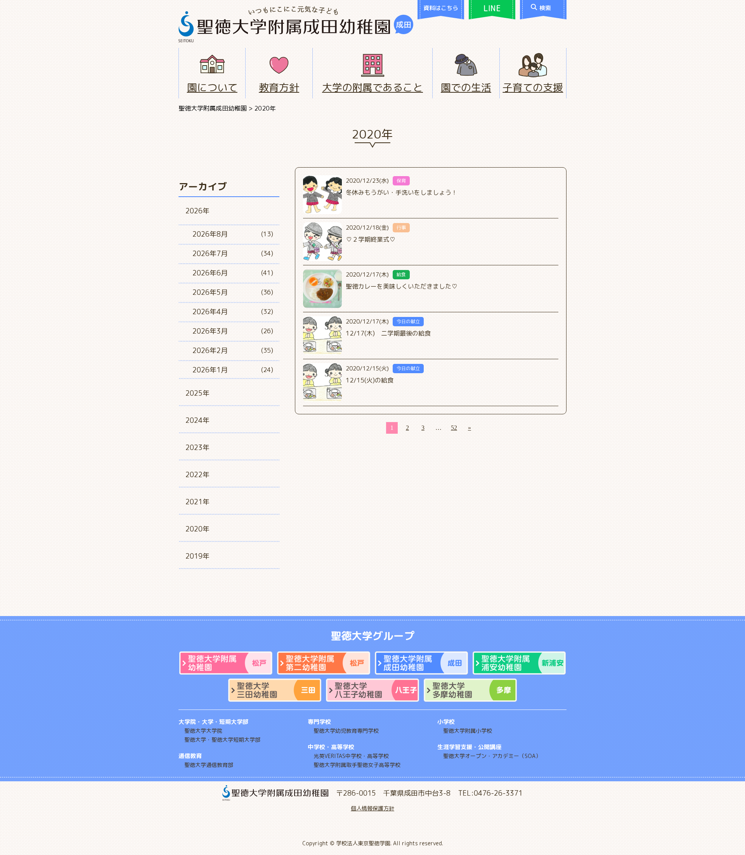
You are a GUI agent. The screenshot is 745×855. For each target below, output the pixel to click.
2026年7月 (210, 253)
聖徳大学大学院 (203, 730)
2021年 (197, 502)
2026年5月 (210, 292)
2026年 (197, 211)
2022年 (197, 474)
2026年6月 (210, 273)
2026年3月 (210, 331)
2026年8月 (210, 234)
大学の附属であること (372, 87)
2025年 (197, 393)
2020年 (197, 529)
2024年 (197, 420)
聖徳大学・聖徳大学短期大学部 (222, 739)
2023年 (197, 447)
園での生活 (466, 87)
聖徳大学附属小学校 (467, 730)
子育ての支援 (532, 87)
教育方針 (279, 87)
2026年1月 (210, 370)
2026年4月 (210, 312)
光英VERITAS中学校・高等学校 (351, 756)
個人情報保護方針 (372, 808)
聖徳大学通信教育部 (208, 764)
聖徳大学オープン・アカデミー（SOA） (492, 756)
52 (454, 427)
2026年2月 (210, 350)
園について (212, 87)
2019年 (197, 556)
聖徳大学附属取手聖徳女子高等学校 (357, 764)
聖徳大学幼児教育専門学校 (346, 730)
